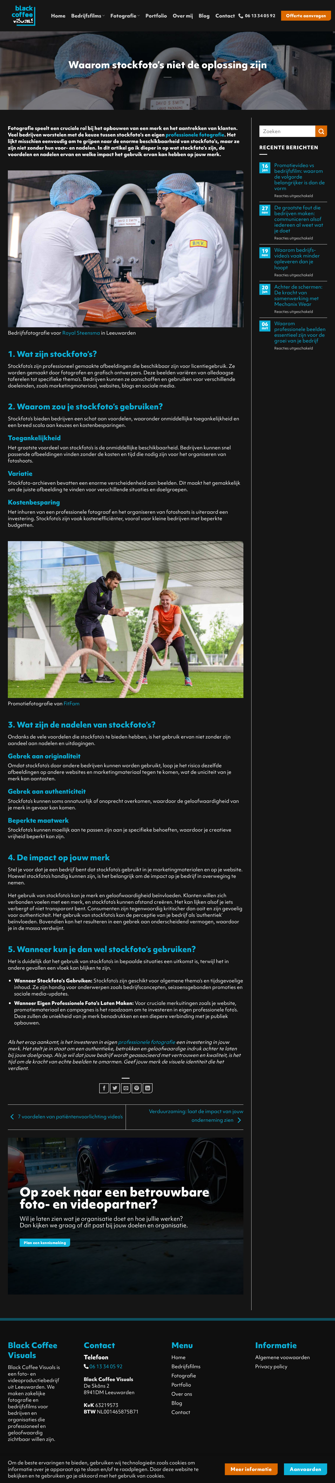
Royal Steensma (81, 332)
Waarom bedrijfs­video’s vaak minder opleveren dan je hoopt (297, 258)
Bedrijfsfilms (86, 15)
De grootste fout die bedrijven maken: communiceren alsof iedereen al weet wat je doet (298, 219)
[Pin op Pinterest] (137, 1088)
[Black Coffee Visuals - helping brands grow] (23, 16)
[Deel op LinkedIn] (148, 1088)
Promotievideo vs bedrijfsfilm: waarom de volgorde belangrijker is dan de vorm (299, 176)
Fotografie (123, 15)
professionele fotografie (195, 134)
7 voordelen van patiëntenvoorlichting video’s (70, 1116)
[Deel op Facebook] (104, 1088)
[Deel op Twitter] (115, 1088)
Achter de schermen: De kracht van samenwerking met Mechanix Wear (298, 295)
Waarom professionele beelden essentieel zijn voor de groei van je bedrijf (300, 331)
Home (58, 15)
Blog (204, 15)
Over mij (183, 15)
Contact (225, 15)
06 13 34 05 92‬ (105, 1366)
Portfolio (156, 15)
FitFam (72, 703)
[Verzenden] (321, 131)
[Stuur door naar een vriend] (126, 1088)
